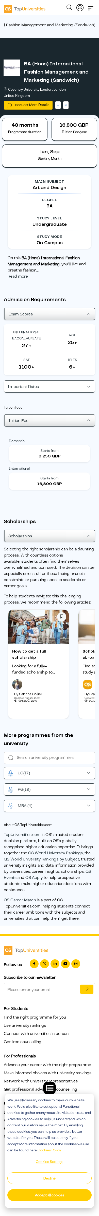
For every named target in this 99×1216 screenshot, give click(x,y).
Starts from (49, 450)
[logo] (24, 7)
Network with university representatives (41, 1081)
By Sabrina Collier (28, 694)
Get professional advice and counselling (40, 1089)
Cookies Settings (49, 1161)
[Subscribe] (86, 989)
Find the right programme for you (35, 1017)
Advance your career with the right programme (47, 1064)
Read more (18, 276)
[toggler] (90, 6)
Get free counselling (22, 1041)
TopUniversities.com (22, 834)
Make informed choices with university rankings (47, 1073)
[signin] (80, 6)
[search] (69, 8)
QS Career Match (20, 900)
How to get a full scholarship (29, 654)
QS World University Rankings (55, 853)
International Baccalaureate (26, 335)
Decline (49, 1178)
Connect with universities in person (36, 1033)
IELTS (72, 360)
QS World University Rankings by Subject (41, 859)
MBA (25, 805)
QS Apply (34, 877)
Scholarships (20, 536)
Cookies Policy (49, 1150)
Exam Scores (20, 314)
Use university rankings (25, 1025)
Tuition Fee (18, 420)
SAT (26, 360)
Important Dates (23, 386)
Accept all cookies (49, 1195)
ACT (72, 335)
